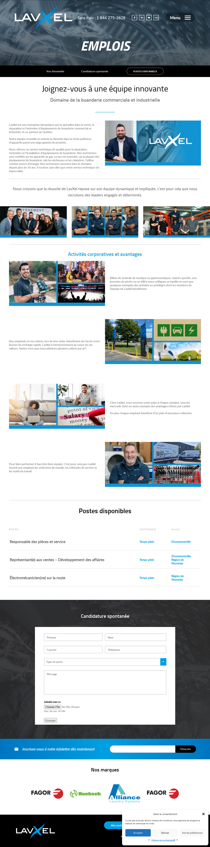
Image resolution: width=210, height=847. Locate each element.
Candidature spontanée (94, 71)
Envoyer (50, 720)
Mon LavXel (117, 825)
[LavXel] (43, 17)
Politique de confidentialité (163, 840)
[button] (203, 814)
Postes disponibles (145, 71)
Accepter (138, 833)
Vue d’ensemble (55, 71)
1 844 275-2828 (111, 17)
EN (156, 17)
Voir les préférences (192, 833)
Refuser (165, 833)
